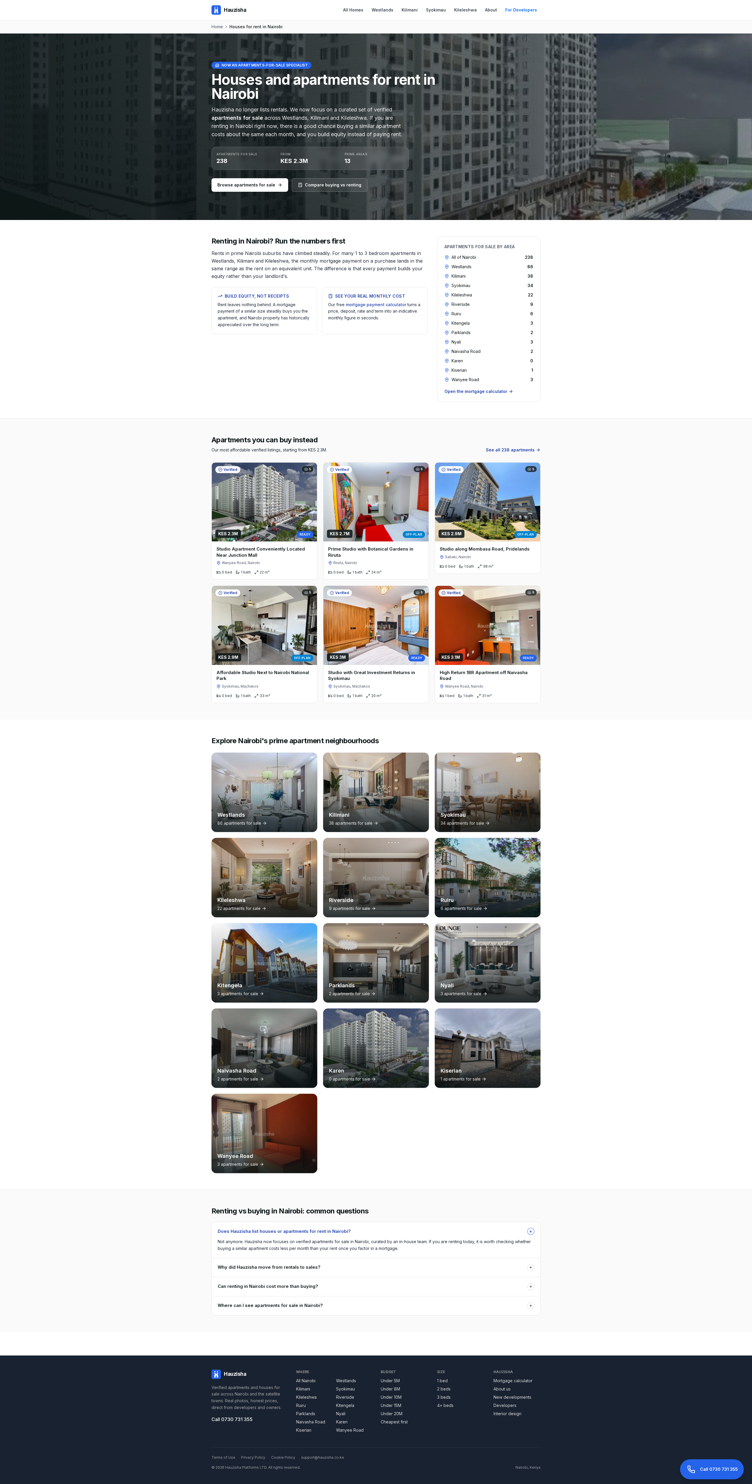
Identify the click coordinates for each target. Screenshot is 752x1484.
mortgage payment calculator (376, 304)
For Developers (521, 9)
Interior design (507, 1413)
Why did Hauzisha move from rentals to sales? (375, 1267)
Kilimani (410, 9)
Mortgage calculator (513, 1380)
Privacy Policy (253, 1457)
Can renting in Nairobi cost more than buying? (375, 1286)
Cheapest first (394, 1421)
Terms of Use (223, 1457)
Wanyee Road (350, 1430)
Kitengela (345, 1405)
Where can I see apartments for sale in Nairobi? (375, 1305)
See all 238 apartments (510, 449)
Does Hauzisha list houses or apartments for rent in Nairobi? (376, 1231)
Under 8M (390, 1388)
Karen (342, 1421)
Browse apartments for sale (246, 184)
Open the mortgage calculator (475, 391)
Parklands (305, 1413)
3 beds (444, 1397)
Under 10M (391, 1397)
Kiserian (303, 1430)
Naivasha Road (310, 1421)
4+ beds (445, 1405)
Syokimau (436, 9)
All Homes (353, 9)
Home (217, 26)
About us (502, 1388)
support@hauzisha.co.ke (322, 1457)
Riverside (345, 1397)
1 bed (442, 1380)
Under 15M (391, 1405)
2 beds (444, 1388)
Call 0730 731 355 (232, 1419)
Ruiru (301, 1405)
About (491, 9)
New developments (512, 1397)
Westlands (382, 9)
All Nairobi (305, 1380)
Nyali (340, 1413)
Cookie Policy (283, 1457)
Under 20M (391, 1413)
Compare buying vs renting (333, 184)
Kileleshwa (465, 9)
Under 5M (390, 1380)
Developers (505, 1405)
